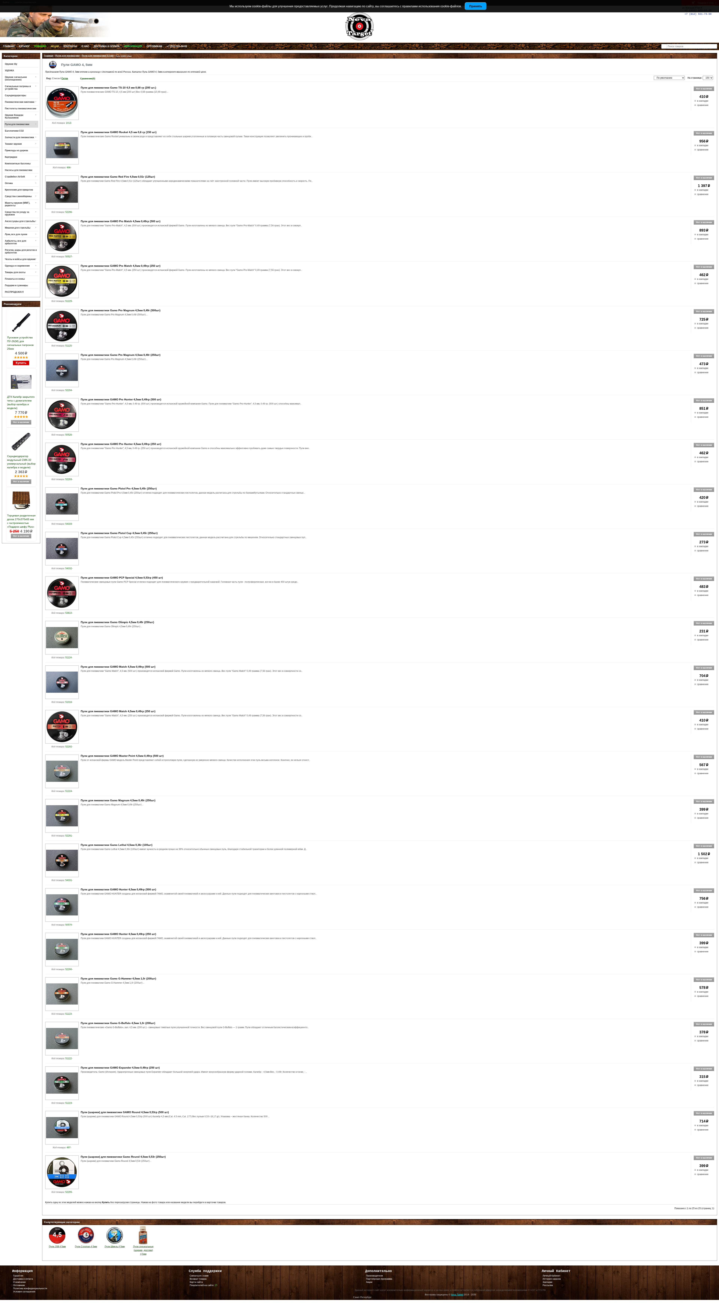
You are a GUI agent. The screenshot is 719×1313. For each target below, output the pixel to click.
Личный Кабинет (551, 1275)
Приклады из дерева (16, 150)
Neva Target (457, 1294)
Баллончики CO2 (14, 131)
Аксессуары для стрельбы (20, 221)
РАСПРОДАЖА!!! (14, 292)
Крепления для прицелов (19, 189)
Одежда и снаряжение (17, 265)
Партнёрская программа (379, 1279)
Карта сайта (196, 1282)
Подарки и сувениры (16, 285)
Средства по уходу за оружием (17, 213)
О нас (85, 46)
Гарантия (18, 1275)
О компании (19, 1282)
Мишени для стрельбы (17, 227)
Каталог (24, 46)
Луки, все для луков (16, 234)
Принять (475, 6)
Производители (374, 1275)
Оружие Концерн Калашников (14, 116)
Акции (55, 46)
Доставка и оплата (107, 46)
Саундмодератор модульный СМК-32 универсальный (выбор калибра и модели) (21, 462)
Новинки (40, 46)
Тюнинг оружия (13, 144)
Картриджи (11, 157)
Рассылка (548, 1285)
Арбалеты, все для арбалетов (15, 242)
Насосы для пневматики (18, 170)
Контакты (70, 46)
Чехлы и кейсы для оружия (20, 259)
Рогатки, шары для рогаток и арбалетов (21, 251)
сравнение (703, 105)
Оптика (9, 183)
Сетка (64, 78)
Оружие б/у (11, 64)
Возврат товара (198, 1279)
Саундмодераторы (15, 95)
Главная (8, 46)
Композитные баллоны (18, 163)
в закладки (702, 101)
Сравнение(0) (87, 78)
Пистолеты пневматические (20, 108)
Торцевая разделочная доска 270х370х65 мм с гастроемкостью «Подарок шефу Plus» (21, 521)
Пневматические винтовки (19, 102)
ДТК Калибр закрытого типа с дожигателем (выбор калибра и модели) (21, 402)
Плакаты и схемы (15, 279)
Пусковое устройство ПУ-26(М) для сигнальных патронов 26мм (20, 343)
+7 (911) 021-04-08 (177, 46)
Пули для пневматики (17, 124)
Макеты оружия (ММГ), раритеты (17, 204)
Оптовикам (154, 46)
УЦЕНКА (9, 70)
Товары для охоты (15, 272)
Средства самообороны (18, 196)
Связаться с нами (199, 1275)
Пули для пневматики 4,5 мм (98, 55)
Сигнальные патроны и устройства (18, 87)
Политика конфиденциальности (30, 1288)
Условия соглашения (24, 1291)
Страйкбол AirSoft (15, 176)
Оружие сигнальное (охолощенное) (16, 78)
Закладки (547, 1282)
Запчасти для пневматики (19, 137)
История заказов (552, 1279)
